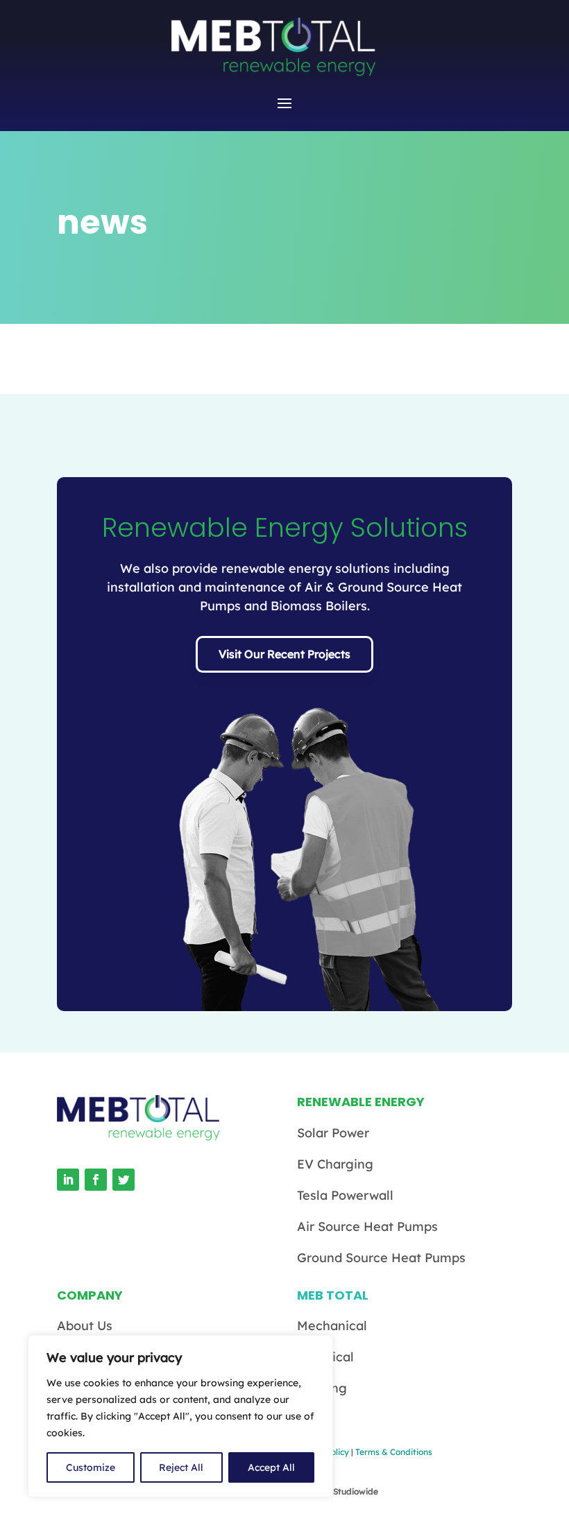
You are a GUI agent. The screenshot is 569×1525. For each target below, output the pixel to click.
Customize (90, 1467)
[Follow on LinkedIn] (68, 1180)
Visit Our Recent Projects (284, 654)
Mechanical (332, 1326)
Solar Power (333, 1133)
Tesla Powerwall (345, 1195)
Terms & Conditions (393, 1452)
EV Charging (335, 1164)
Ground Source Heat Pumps (381, 1258)
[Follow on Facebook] (96, 1180)
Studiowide (355, 1491)
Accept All (271, 1467)
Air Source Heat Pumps (367, 1226)
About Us (84, 1326)
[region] (180, 1416)
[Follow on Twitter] (123, 1180)
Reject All (181, 1467)
